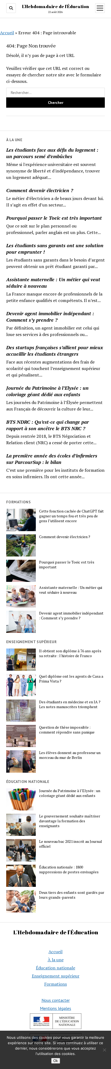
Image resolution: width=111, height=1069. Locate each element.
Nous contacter (55, 1000)
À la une (56, 960)
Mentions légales (55, 1008)
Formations (55, 984)
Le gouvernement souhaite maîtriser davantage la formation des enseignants (69, 821)
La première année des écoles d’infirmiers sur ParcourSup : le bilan (51, 458)
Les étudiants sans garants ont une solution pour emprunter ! (54, 248)
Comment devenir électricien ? (39, 190)
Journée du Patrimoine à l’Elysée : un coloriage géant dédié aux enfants (47, 391)
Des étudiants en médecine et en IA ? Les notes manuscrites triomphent (69, 704)
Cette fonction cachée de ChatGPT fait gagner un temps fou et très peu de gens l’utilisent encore (71, 516)
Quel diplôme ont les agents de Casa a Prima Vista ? (71, 679)
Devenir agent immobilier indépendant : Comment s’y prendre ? (50, 316)
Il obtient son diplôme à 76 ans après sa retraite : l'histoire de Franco (70, 653)
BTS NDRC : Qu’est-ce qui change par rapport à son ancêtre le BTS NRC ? (47, 425)
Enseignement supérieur (55, 976)
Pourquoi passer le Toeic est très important (54, 218)
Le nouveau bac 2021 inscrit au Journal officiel (70, 844)
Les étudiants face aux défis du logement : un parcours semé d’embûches (52, 153)
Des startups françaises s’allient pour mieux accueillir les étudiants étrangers (54, 350)
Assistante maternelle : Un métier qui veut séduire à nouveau (53, 282)
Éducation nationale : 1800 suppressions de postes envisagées (69, 869)
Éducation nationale (55, 968)
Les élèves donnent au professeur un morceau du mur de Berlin (69, 755)
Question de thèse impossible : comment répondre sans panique (67, 730)
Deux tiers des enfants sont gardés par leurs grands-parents (71, 895)
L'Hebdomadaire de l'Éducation (55, 6)
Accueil (7, 33)
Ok (55, 1061)
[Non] (104, 1050)
